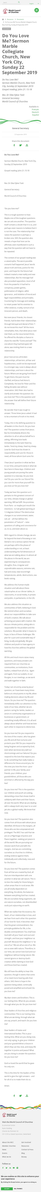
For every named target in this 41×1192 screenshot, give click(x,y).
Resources (10, 19)
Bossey (24, 1157)
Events (4, 1153)
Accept (6, 1189)
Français (35, 109)
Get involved (26, 1142)
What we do (6, 1157)
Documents (20, 19)
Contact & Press (27, 1149)
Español (35, 115)
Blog (23, 1153)
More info (4, 1185)
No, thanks (18, 1188)
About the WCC (8, 1142)
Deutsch (35, 112)
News (4, 1149)
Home (3, 19)
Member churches (9, 1146)
